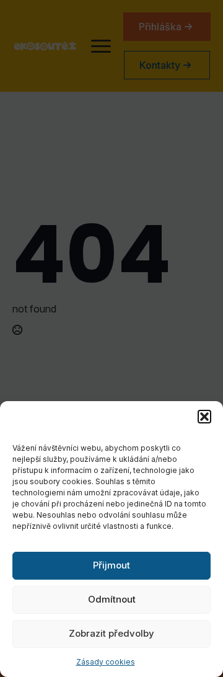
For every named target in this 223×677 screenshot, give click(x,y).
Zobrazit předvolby (111, 633)
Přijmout (111, 565)
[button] (204, 416)
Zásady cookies (105, 661)
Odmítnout (112, 599)
